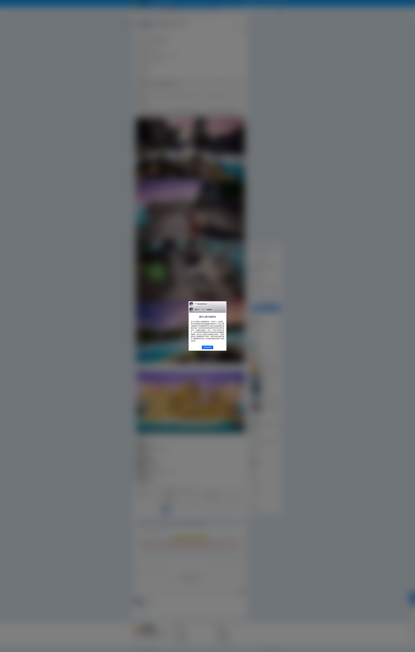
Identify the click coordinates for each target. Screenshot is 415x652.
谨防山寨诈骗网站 (207, 317)
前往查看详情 (207, 347)
